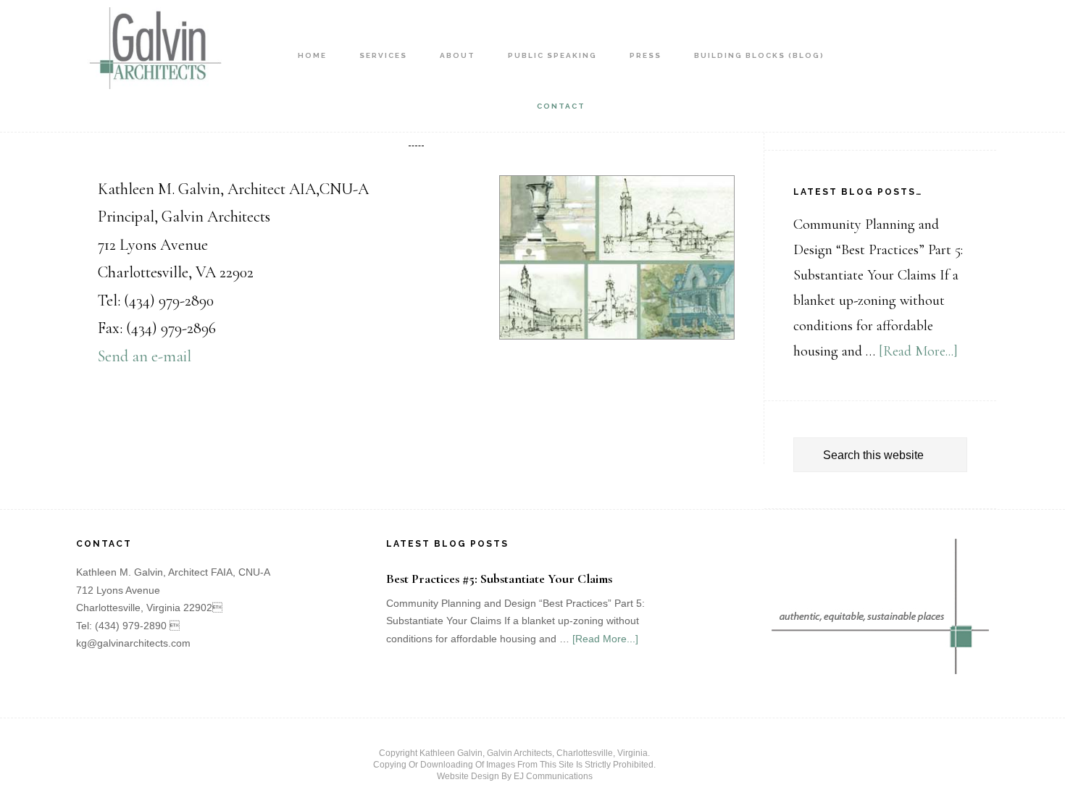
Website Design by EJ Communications (515, 776)
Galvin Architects (152, 54)
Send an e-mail (144, 356)
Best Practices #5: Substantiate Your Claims (499, 579)
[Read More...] (918, 351)
